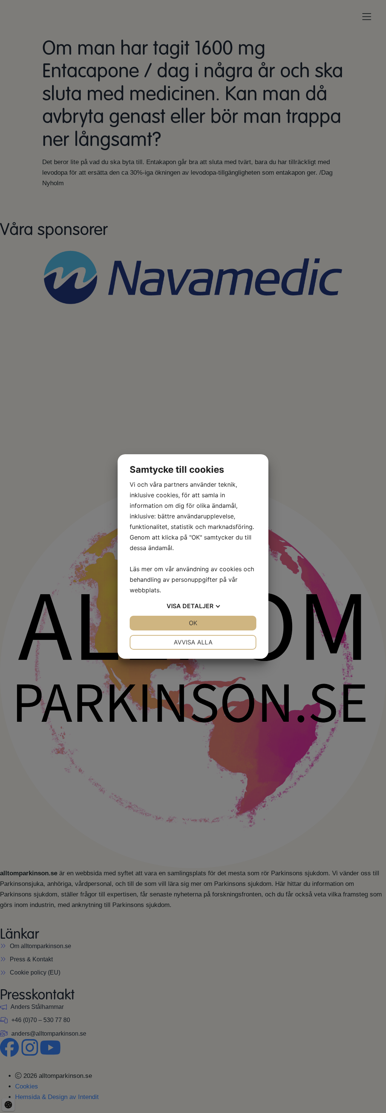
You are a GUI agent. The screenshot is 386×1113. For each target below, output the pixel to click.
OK (193, 623)
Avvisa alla (193, 642)
